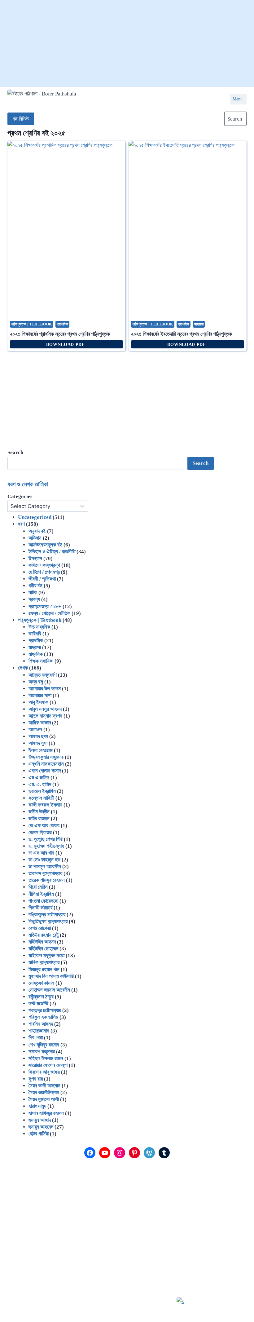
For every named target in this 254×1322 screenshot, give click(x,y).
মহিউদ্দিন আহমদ (42, 942)
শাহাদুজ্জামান (38, 1031)
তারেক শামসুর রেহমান (46, 880)
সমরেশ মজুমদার (41, 1052)
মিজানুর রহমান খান (43, 969)
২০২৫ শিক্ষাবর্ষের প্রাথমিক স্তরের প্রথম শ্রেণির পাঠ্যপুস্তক (60, 334)
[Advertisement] (127, 43)
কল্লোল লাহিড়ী (41, 798)
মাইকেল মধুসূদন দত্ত (46, 955)
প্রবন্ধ (34, 599)
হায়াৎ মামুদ (37, 1106)
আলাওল (35, 729)
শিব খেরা (35, 1038)
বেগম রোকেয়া (39, 928)
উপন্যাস (35, 558)
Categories (20, 496)
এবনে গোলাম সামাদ (44, 771)
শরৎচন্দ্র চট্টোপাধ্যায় (44, 1010)
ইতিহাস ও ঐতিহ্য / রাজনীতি (51, 552)
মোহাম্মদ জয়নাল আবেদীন (49, 990)
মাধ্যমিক (35, 654)
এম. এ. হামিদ (39, 784)
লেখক (23, 668)
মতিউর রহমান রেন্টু (43, 935)
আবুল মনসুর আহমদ (45, 709)
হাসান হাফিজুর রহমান (46, 1113)
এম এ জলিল (38, 777)
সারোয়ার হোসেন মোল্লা (48, 1065)
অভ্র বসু (35, 682)
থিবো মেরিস (38, 887)
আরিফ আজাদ (39, 723)
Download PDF (66, 344)
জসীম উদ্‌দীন (39, 812)
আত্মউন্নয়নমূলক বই (45, 545)
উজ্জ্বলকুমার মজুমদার (46, 757)
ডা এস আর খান (41, 853)
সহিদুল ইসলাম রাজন (45, 1058)
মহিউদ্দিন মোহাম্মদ (43, 949)
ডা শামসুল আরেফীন (44, 866)
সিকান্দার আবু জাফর (44, 1072)
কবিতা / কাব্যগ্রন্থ (44, 565)
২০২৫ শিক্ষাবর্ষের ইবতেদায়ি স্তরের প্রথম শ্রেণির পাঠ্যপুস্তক (181, 334)
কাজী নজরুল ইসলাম (45, 805)
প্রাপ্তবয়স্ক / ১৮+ (44, 606)
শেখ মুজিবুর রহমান (43, 1045)
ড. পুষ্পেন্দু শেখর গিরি (45, 839)
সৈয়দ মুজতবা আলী (43, 1099)
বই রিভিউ (21, 119)
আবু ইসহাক (38, 702)
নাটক (32, 592)
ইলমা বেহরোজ (40, 750)
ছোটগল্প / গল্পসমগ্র (44, 572)
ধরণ (21, 524)
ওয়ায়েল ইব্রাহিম (42, 791)
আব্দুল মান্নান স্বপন (45, 716)
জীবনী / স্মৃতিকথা (42, 579)
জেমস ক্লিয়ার (40, 832)
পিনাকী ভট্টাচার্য (40, 908)
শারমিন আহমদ (40, 1024)
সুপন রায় (35, 1079)
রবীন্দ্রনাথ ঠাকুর (41, 997)
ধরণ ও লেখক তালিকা (27, 484)
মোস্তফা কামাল (41, 983)
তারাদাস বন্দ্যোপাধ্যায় (45, 873)
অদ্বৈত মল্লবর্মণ (42, 675)
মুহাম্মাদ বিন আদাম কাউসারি (51, 976)
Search (200, 463)
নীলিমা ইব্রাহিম (41, 894)
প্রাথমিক (62, 324)
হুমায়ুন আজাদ (39, 1120)
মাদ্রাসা (199, 324)
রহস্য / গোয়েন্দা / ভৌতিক (49, 613)
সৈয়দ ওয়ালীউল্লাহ (43, 1092)
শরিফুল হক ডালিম (43, 1017)
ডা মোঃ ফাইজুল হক (44, 860)
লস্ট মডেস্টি (38, 1003)
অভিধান (35, 538)
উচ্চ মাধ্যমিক (39, 627)
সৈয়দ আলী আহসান (44, 1086)
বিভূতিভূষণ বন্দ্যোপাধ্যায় (48, 921)
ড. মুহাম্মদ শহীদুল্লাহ (46, 846)
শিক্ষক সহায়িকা (40, 661)
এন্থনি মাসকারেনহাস (46, 764)
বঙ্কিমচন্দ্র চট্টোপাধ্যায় (46, 914)
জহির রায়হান (39, 818)
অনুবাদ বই (37, 531)
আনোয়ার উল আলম (44, 689)
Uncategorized (34, 517)
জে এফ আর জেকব (43, 826)
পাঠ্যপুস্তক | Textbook (31, 324)
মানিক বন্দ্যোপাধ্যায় (43, 962)
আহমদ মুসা (37, 743)
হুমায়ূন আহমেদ (40, 1127)
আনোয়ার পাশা (39, 695)
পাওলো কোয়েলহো (43, 901)
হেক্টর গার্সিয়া (38, 1134)
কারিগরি (34, 634)
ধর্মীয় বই (35, 586)
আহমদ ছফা (38, 736)
